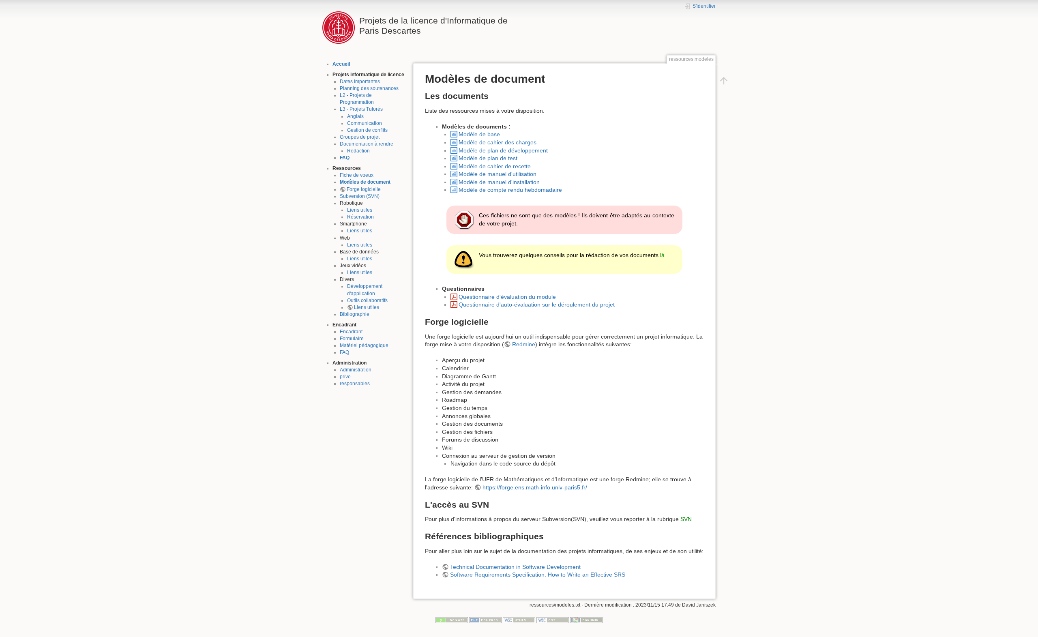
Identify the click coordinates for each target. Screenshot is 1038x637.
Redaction (358, 151)
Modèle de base (479, 134)
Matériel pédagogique (364, 345)
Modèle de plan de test (488, 158)
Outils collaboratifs (367, 300)
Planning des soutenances (369, 88)
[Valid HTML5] (519, 619)
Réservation (360, 217)
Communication (364, 123)
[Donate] (451, 619)
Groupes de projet (360, 137)
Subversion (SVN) (360, 196)
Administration (355, 370)
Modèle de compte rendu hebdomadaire (510, 190)
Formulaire (352, 338)
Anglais (355, 116)
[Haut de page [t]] (723, 80)
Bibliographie (354, 314)
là (662, 255)
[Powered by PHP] (485, 619)
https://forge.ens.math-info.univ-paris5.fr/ (535, 487)
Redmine (523, 344)
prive (345, 377)
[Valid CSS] (552, 619)
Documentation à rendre (366, 144)
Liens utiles (359, 210)
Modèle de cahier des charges (497, 142)
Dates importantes (360, 81)
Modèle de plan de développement (503, 150)
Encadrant (351, 332)
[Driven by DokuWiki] (586, 619)
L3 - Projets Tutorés (361, 109)
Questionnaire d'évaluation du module (507, 297)
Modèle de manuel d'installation (499, 182)
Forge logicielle (364, 189)
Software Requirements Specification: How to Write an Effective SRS (537, 574)
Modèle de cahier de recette (495, 166)
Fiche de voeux (356, 175)
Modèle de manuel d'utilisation (497, 174)
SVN (686, 519)
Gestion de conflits (367, 130)
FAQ (345, 158)
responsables (355, 383)
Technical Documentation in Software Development (515, 567)
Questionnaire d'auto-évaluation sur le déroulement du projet (537, 304)
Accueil (341, 64)
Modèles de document (365, 182)
